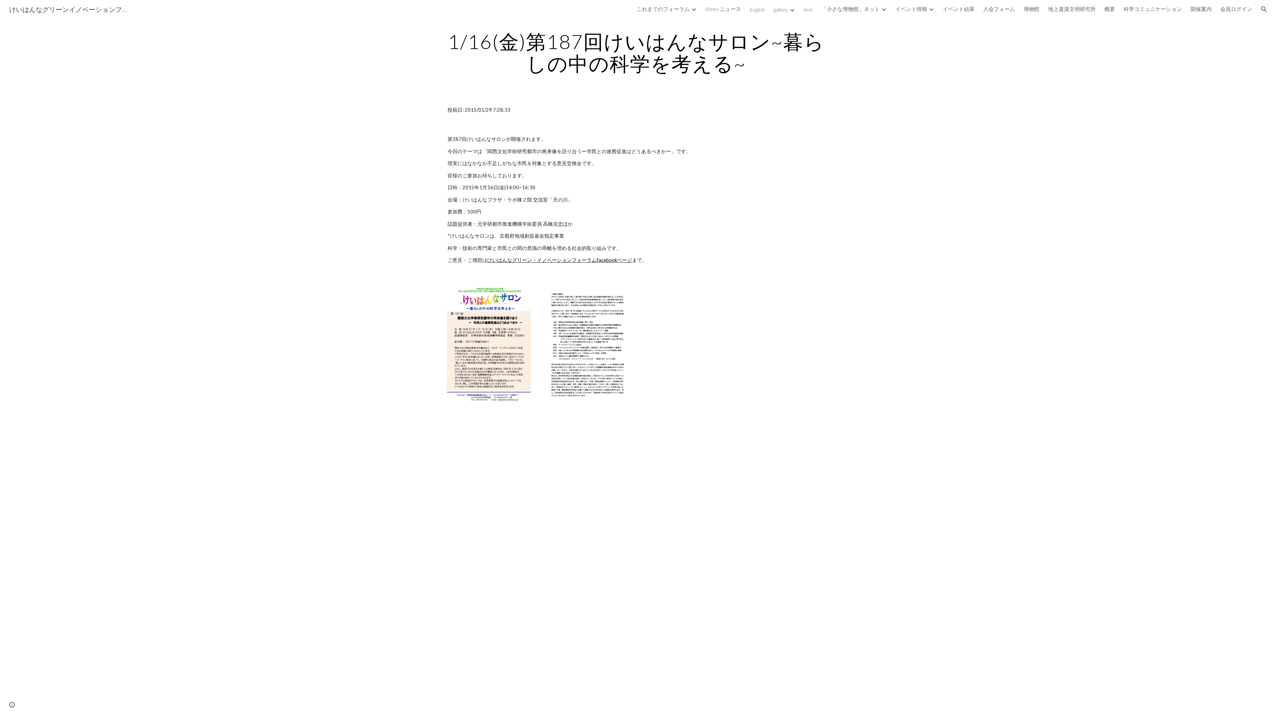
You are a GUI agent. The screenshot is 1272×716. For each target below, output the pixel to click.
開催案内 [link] (1201, 9)
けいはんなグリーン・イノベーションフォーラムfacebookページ (559, 260)
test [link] (808, 9)
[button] (1264, 9)
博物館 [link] (1031, 9)
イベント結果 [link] (959, 9)
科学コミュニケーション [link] (1153, 9)
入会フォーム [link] (999, 9)
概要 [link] (1109, 9)
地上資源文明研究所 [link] (1072, 9)
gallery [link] (780, 9)
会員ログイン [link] (1236, 9)
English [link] (757, 9)
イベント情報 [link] (911, 9)
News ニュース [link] (723, 9)
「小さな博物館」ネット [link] (851, 9)
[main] (636, 52)
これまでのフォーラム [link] (663, 9)
